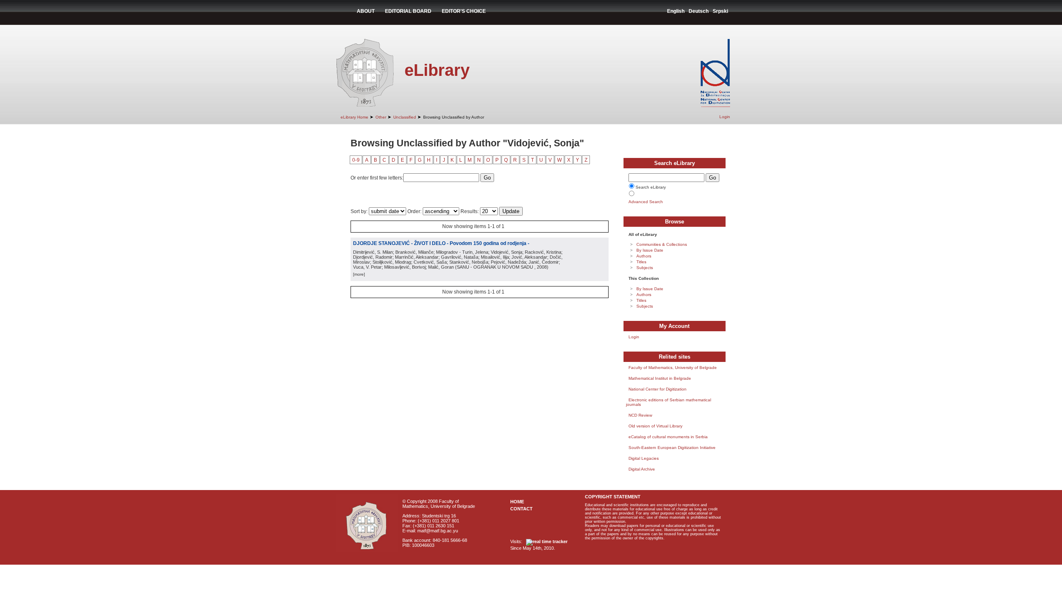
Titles (641, 262)
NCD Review (640, 415)
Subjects (644, 267)
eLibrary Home (354, 117)
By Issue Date (649, 250)
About (366, 11)
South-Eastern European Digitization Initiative (672, 447)
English (675, 11)
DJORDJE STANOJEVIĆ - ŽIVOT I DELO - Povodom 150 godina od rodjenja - (441, 243)
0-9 (356, 160)
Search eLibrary (651, 187)
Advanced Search (645, 201)
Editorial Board (408, 11)
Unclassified (404, 117)
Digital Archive (641, 469)
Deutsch (699, 11)
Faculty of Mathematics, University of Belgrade (672, 367)
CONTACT (521, 508)
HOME (517, 501)
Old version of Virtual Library (655, 426)
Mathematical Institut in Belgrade (659, 378)
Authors (643, 256)
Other (380, 117)
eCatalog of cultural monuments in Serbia (668, 436)
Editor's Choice (464, 11)
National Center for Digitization (657, 389)
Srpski (720, 11)
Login (724, 116)
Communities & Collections (661, 244)
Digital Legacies (643, 458)
